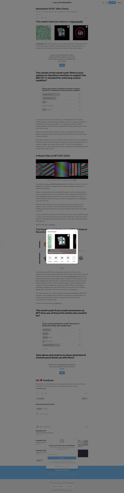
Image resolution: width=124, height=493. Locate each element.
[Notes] (68, 258)
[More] (74, 258)
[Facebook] (56, 258)
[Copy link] (50, 258)
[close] (76, 231)
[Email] (62, 258)
